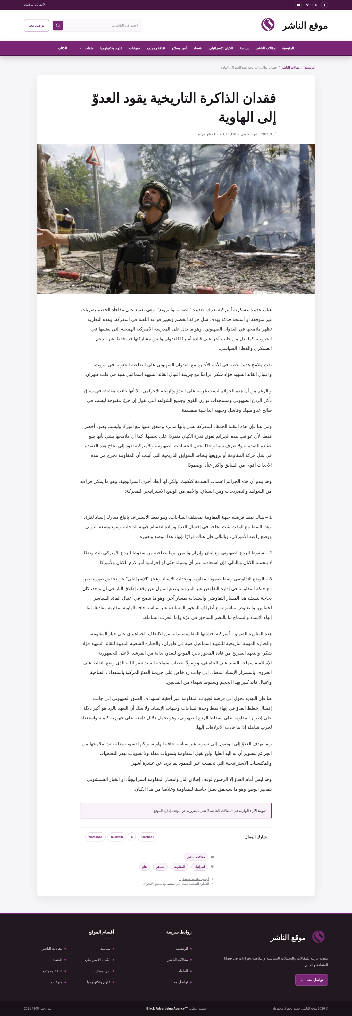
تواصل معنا (36, 25)
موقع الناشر (305, 25)
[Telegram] (307, 5)
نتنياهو (160, 867)
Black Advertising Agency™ (167, 1008)
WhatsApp (95, 836)
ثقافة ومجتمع (156, 48)
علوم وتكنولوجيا (111, 48)
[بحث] (58, 25)
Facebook (147, 836)
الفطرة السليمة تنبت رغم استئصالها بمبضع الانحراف (176, 884)
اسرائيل (200, 867)
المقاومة (179, 867)
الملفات (182, 971)
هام (144, 867)
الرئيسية (288, 48)
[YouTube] (298, 5)
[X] (315, 5)
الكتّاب (62, 48)
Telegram (117, 836)
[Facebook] (324, 5)
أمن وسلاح (179, 48)
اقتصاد (198, 48)
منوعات (134, 48)
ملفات (89, 48)
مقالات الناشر (265, 48)
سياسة (244, 48)
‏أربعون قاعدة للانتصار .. (194, 879)
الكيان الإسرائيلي (221, 48)
